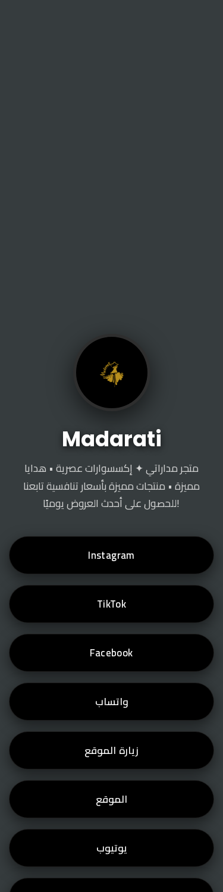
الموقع (111, 799)
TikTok (111, 604)
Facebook (111, 652)
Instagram (111, 555)
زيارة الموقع (111, 750)
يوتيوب (111, 847)
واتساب (111, 701)
